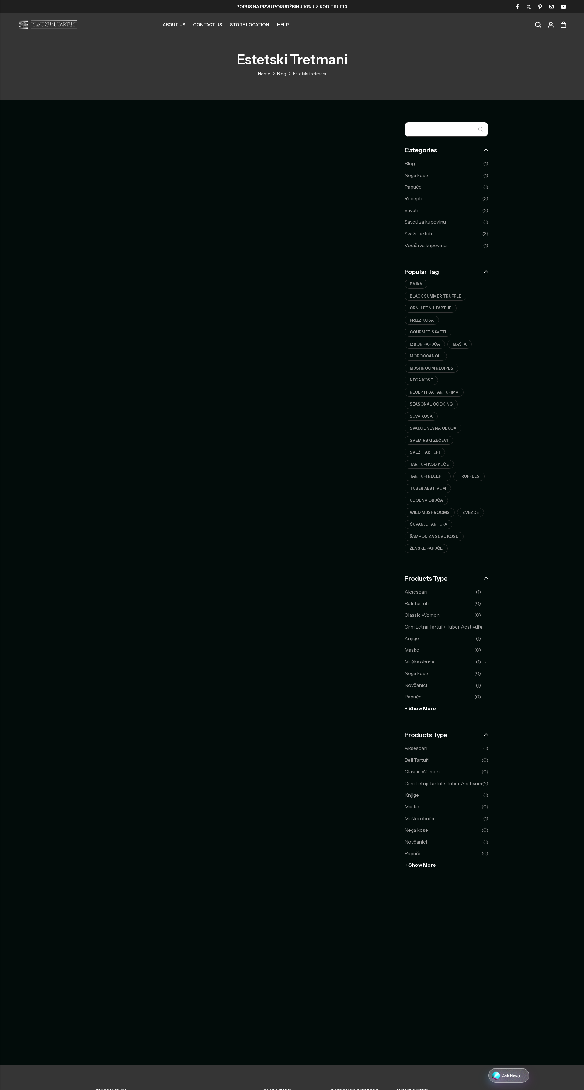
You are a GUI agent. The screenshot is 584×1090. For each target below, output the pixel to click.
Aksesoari (416, 592)
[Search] (538, 24)
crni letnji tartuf (430, 307)
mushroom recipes (431, 368)
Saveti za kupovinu (425, 222)
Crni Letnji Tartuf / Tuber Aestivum (443, 627)
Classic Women (422, 615)
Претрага (481, 129)
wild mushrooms (430, 512)
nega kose (421, 380)
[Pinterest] (540, 6)
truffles (468, 476)
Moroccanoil (426, 355)
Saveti (411, 210)
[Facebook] (517, 6)
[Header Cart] (563, 25)
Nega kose (416, 175)
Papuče (413, 187)
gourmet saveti (428, 331)
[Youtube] (563, 6)
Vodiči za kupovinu (426, 245)
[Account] (551, 24)
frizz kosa (422, 320)
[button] (509, 1075)
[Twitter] (528, 6)
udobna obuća (426, 500)
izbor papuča (425, 344)
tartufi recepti (428, 476)
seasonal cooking (431, 404)
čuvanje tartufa (428, 524)
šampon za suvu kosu (434, 536)
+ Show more (420, 708)
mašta (460, 344)
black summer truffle (435, 296)
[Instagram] (551, 6)
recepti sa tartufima (434, 392)
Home (264, 73)
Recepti (413, 198)
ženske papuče (426, 548)
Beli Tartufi (417, 603)
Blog (281, 73)
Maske (412, 650)
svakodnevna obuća (433, 428)
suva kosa (421, 416)
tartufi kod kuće (429, 464)
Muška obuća (419, 662)
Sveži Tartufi (418, 234)
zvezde (470, 512)
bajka (416, 283)
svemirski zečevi (429, 440)
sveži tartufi (425, 452)
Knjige (412, 638)
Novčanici (416, 685)
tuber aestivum (428, 488)
